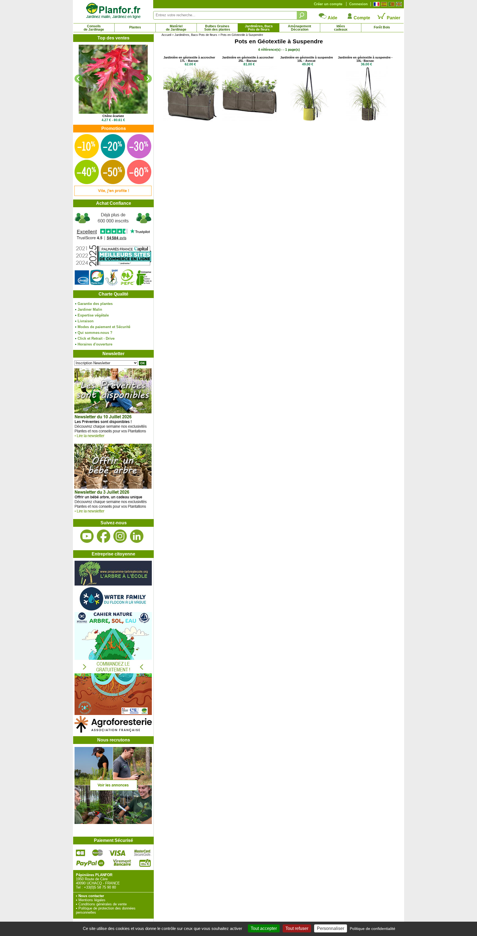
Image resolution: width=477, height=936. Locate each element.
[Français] (376, 4)
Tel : (79, 887)
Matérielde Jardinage (176, 27)
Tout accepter (264, 928)
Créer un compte (328, 4)
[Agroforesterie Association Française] (113, 731)
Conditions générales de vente (102, 904)
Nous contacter (91, 896)
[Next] (148, 79)
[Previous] (79, 79)
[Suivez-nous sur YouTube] (87, 536)
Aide (332, 17)
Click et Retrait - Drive (96, 338)
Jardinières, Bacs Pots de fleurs (195, 34)
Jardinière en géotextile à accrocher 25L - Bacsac (248, 59)
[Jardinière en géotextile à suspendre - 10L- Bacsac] (366, 120)
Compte (361, 17)
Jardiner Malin (90, 309)
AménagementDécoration (299, 27)
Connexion (358, 4)
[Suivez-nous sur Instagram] (120, 536)
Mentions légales (91, 900)
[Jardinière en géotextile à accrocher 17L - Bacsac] (190, 120)
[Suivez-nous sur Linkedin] (137, 536)
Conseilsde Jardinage (94, 27)
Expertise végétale (93, 315)
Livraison (86, 321)
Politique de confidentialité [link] (372, 928)
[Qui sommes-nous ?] (113, 249)
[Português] (390, 4)
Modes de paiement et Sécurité (104, 327)
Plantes (135, 27)
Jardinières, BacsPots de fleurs (259, 27)
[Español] (383, 4)
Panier (393, 17)
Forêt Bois (382, 27)
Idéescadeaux (341, 27)
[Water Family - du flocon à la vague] (113, 610)
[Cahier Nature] (113, 714)
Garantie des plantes (95, 304)
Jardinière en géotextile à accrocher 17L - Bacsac (189, 59)
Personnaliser (330, 928)
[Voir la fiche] (113, 79)
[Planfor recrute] (113, 823)
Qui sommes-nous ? (95, 333)
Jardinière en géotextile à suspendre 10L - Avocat (306, 59)
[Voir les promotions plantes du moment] (113, 195)
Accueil (166, 34)
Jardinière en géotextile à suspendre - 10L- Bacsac (365, 59)
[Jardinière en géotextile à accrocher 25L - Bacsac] (249, 120)
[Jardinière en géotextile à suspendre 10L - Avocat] (308, 120)
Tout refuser (296, 928)
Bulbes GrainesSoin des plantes (217, 27)
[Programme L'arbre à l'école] (113, 584)
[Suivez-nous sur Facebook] (103, 536)
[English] (398, 4)
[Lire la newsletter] (113, 439)
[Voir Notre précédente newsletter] (113, 514)
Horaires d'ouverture (95, 344)
